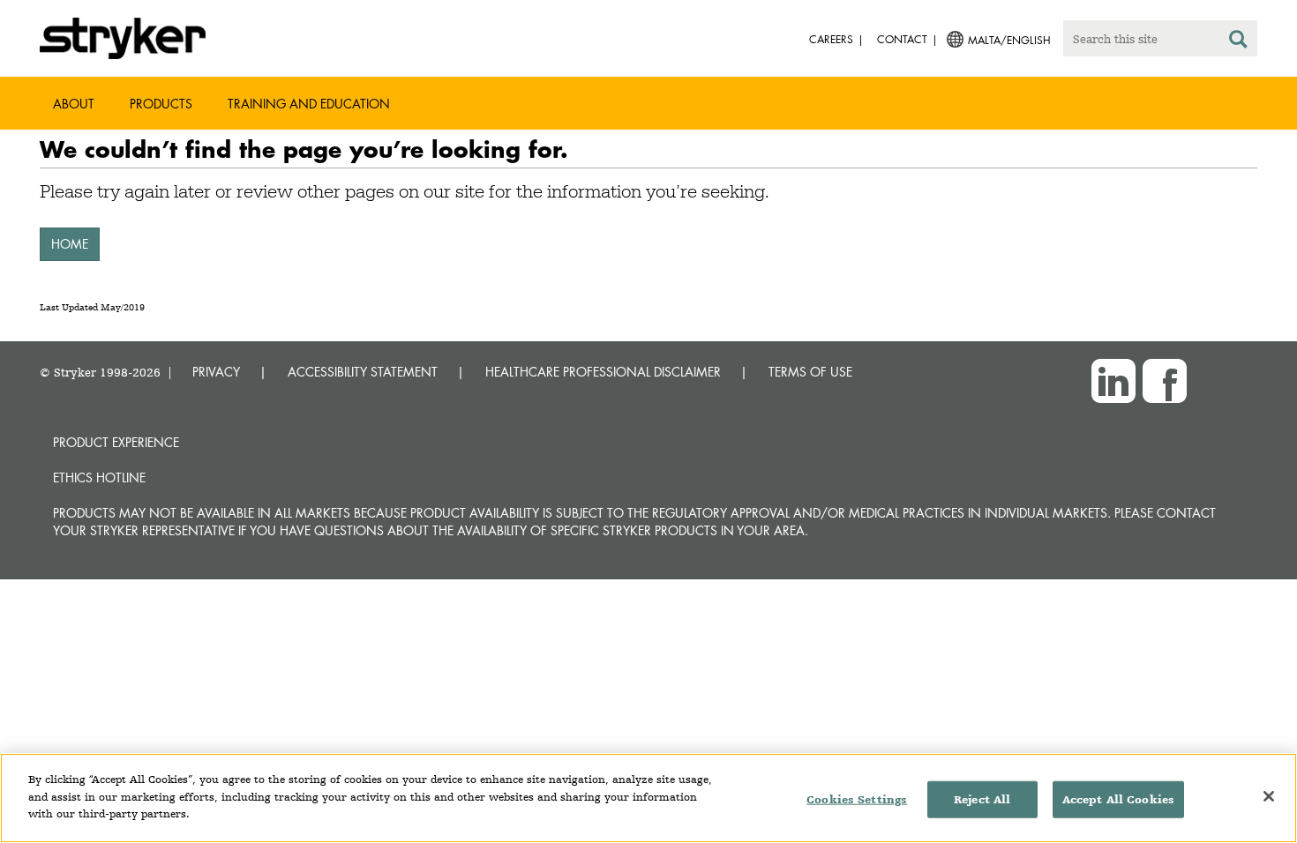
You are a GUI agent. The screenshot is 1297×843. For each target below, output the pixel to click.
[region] (648, 798)
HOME (69, 243)
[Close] (1268, 796)
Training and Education (309, 103)
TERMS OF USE (810, 371)
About (73, 103)
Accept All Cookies (1118, 799)
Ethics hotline (99, 477)
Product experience (116, 442)
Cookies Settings (856, 799)
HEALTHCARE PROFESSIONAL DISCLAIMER (603, 371)
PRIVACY (216, 371)
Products (161, 103)
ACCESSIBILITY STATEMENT (363, 371)
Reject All (982, 799)
